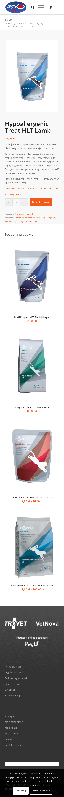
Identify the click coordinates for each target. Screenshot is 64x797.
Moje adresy (11, 733)
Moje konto (11, 727)
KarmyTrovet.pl (13, 695)
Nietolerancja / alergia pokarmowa (21, 221)
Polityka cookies (13, 683)
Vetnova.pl (10, 689)
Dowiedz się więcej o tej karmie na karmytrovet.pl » (31, 188)
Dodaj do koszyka (40, 202)
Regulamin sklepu (14, 672)
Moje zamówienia (14, 721)
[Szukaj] (31, 7)
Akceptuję (20, 790)
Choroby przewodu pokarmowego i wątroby (35, 217)
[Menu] (39, 7)
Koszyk (8, 739)
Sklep (8, 20)
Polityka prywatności (16, 678)
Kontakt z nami (13, 745)
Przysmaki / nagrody (24, 214)
